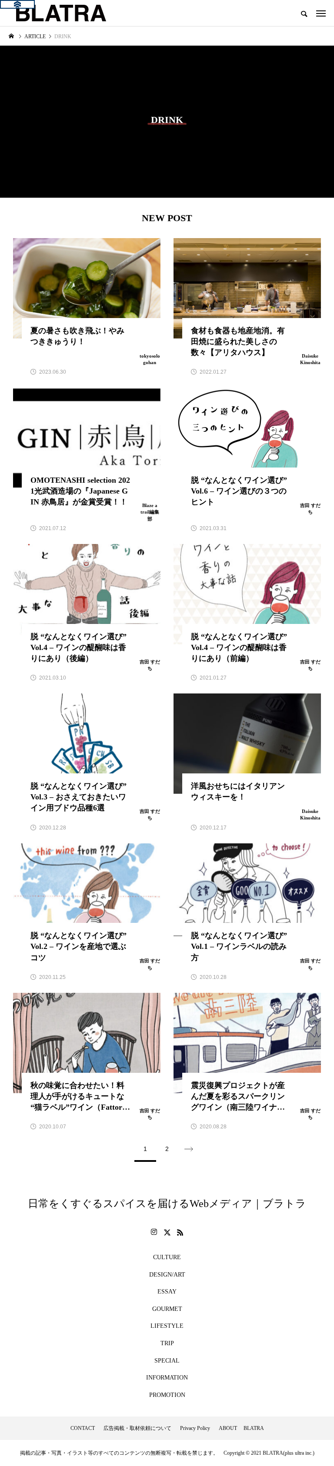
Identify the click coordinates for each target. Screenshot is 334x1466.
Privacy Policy (195, 1428)
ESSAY (167, 1291)
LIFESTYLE (167, 1326)
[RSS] (180, 1232)
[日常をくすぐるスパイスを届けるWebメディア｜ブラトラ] (60, 13)
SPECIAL (167, 1360)
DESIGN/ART (167, 1274)
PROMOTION (167, 1395)
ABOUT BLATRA (241, 1428)
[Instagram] (153, 1232)
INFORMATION (167, 1377)
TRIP (167, 1343)
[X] (167, 1232)
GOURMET (167, 1309)
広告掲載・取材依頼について (137, 1428)
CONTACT (82, 1428)
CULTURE (167, 1257)
